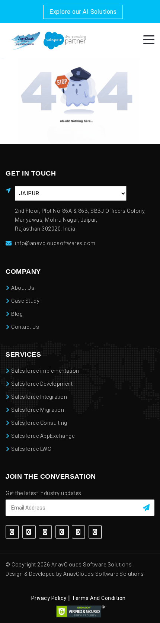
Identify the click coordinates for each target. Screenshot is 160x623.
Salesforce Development (42, 384)
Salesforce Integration (39, 397)
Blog (17, 314)
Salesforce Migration (37, 410)
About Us (22, 288)
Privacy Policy (49, 598)
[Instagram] (61, 531)
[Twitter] (28, 531)
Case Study (25, 301)
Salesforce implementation (45, 371)
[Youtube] (95, 531)
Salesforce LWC (31, 449)
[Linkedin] (45, 531)
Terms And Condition (99, 598)
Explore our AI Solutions (82, 11)
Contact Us (25, 327)
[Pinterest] (78, 531)
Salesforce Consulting (39, 423)
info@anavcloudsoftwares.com (55, 243)
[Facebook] (12, 531)
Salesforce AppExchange (42, 436)
